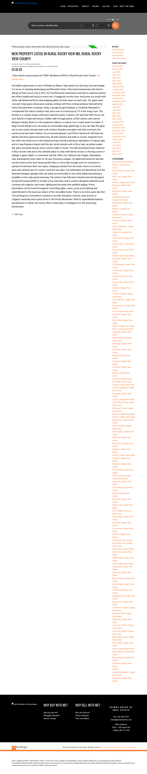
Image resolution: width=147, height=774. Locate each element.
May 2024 (116, 148)
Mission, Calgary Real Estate (123, 417)
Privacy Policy (105, 747)
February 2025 (118, 122)
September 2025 (119, 101)
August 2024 (117, 139)
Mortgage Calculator (52, 715)
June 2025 (116, 110)
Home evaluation (82, 715)
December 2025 (118, 92)
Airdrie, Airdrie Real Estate (122, 162)
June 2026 (116, 75)
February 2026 (118, 87)
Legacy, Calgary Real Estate (123, 399)
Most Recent (117, 66)
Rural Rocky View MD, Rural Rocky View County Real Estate (38, 66)
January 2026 (117, 89)
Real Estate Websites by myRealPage (123, 747)
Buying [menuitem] (95, 6)
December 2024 (118, 128)
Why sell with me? (82, 713)
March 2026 (117, 84)
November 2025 (118, 95)
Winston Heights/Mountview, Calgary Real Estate (123, 672)
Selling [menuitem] (106, 6)
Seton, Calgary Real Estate (122, 564)
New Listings (117, 52)
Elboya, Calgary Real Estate (123, 326)
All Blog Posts (118, 50)
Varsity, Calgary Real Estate (123, 649)
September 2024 (119, 136)
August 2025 (117, 104)
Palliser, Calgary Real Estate (123, 455)
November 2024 (118, 131)
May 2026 (116, 78)
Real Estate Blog (119, 58)
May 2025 (116, 113)
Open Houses (117, 55)
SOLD (117, 19)
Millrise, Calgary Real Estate (123, 414)
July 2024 (116, 142)
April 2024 (116, 151)
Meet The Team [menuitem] (126, 6)
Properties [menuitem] (72, 6)
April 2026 (116, 81)
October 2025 (117, 98)
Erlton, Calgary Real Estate (122, 329)
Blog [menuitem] (115, 6)
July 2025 (116, 107)
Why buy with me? (51, 713)
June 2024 (116, 145)
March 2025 (117, 119)
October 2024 (117, 133)
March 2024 (117, 154)
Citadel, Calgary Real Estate (123, 256)
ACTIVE (109, 19)
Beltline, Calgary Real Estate (123, 182)
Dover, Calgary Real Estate (122, 311)
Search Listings (50, 718)
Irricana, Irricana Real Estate (123, 385)
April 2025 (116, 116)
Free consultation (82, 718)
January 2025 (117, 125)
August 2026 (117, 69)
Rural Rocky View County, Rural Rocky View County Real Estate (122, 543)
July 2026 (116, 72)
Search (85, 6)
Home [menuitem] (63, 6)
